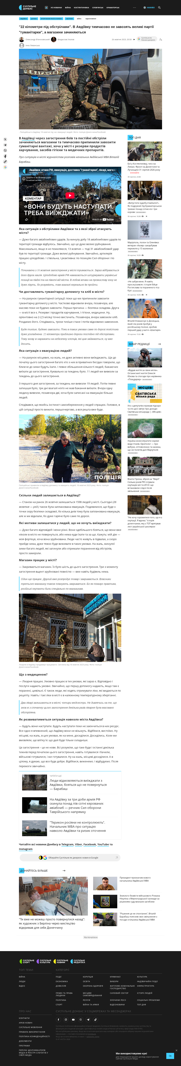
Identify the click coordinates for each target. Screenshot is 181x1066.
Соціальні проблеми (148, 1000)
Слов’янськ (97, 7)
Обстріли (69, 19)
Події (58, 976)
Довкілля (61, 986)
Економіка (62, 981)
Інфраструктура (145, 986)
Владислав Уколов (66, 39)
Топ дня (141, 1004)
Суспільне (92, 1034)
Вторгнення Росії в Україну (51, 19)
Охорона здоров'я (93, 986)
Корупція (88, 976)
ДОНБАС (34, 19)
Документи (25, 1041)
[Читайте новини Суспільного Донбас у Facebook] (58, 1019)
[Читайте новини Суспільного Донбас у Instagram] (66, 1019)
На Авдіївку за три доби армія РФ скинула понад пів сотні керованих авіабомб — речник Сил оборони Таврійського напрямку (76, 805)
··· (134, 7)
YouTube (103, 844)
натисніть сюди (93, 1036)
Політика (61, 1000)
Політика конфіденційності (34, 1036)
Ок (170, 1056)
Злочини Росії (118, 1000)
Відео (22, 986)
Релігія (86, 1000)
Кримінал (115, 976)
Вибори (114, 981)
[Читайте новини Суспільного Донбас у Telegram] (88, 1019)
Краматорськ (113, 7)
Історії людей (144, 993)
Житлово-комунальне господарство (122, 987)
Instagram (26, 849)
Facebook (89, 844)
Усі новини (56, 7)
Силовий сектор (119, 993)
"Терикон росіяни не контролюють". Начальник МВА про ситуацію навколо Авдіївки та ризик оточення (78, 826)
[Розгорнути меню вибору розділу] (46, 7)
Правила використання (32, 1032)
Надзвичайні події (147, 981)
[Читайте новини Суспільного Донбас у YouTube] (73, 1019)
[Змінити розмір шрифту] (160, 39)
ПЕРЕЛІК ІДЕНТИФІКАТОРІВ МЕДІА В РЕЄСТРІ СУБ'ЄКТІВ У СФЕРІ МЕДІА (33, 1052)
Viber (78, 844)
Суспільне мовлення (30, 1027)
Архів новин (25, 1022)
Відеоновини (91, 19)
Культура (142, 976)
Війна (68, 7)
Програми (24, 1045)
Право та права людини (64, 994)
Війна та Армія (91, 1004)
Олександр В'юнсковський (38, 39)
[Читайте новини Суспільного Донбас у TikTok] (95, 1019)
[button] (5, 139)
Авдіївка (23, 19)
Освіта (86, 981)
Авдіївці (28, 138)
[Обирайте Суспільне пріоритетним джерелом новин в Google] (5, 167)
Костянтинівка (81, 7)
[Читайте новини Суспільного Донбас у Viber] (80, 1019)
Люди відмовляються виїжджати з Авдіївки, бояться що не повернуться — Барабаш (78, 784)
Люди (22, 981)
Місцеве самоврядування (92, 994)
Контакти (24, 1018)
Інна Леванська (33, 45)
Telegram (67, 844)
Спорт (59, 1004)
